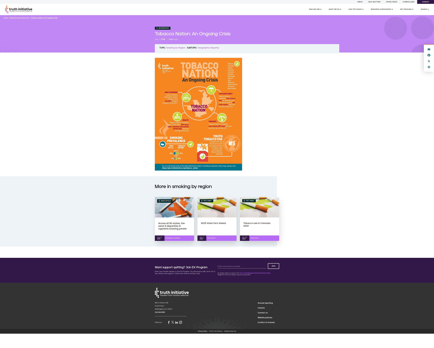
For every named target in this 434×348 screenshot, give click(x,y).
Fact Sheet (207, 200)
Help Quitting (374, 2)
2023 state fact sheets (213, 223)
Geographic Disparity (208, 48)
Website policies (265, 318)
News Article (166, 201)
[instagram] (180, 322)
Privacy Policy (202, 331)
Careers (261, 308)
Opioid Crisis (391, 2)
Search (424, 9)
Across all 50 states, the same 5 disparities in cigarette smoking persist (172, 226)
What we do (334, 9)
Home (5, 18)
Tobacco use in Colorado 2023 (256, 224)
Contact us (263, 313)
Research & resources (381, 9)
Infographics (163, 28)
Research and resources (19, 18)
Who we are (314, 9)
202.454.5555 (160, 312)
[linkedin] (176, 322)
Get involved (406, 9)
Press (360, 2)
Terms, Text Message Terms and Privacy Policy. (255, 273)
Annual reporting (265, 303)
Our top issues (355, 9)
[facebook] (168, 322)
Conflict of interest (266, 322)
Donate (425, 2)
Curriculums (408, 2)
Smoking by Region (175, 48)
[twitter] (172, 322)
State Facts (211, 238)
